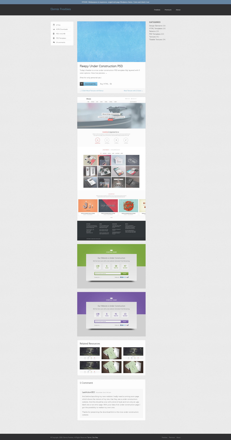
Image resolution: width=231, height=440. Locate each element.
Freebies (157, 10)
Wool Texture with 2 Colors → (133, 91)
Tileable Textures (155, 39)
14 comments (60, 42)
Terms (89, 437)
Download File (90, 84)
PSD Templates (61, 38)
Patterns (152, 31)
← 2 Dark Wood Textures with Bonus (91, 91)
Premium (168, 10)
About (178, 10)
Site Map (95, 437)
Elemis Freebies (61, 9)
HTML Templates (155, 28)
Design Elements (155, 26)
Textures (152, 37)
